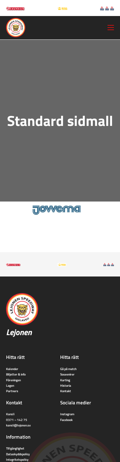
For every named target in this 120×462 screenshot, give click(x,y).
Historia (65, 385)
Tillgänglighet (15, 448)
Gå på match (68, 368)
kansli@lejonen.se (18, 425)
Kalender (12, 368)
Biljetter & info (16, 374)
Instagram (67, 414)
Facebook (66, 419)
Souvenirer (67, 374)
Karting (65, 380)
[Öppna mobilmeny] (111, 27)
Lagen (10, 385)
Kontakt (65, 390)
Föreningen (13, 380)
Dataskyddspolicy (18, 454)
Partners (12, 390)
